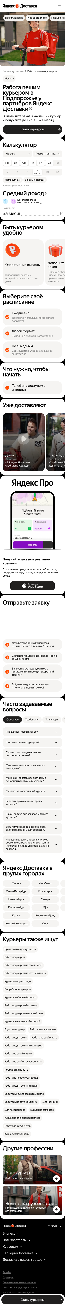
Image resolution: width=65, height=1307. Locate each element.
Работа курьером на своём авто (23, 965)
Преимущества (14, 17)
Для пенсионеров (15, 1109)
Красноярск (45, 891)
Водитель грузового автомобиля (24, 1093)
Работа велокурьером (43, 1029)
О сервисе (12, 719)
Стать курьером (32, 129)
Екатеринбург (16, 907)
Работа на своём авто (44, 1037)
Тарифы (7, 1272)
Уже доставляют (37, 17)
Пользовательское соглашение (19, 1282)
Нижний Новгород (17, 923)
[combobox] (16, 154)
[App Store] (32, 585)
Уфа (45, 907)
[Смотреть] (24, 442)
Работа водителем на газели (21, 1085)
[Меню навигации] (59, 6)
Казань (16, 915)
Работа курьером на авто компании (25, 973)
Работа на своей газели (18, 1053)
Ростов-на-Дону (45, 915)
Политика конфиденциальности (20, 1287)
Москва (9, 78)
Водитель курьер (14, 1029)
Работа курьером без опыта (20, 1005)
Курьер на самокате (42, 1109)
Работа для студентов (17, 1126)
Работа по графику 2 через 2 (21, 1077)
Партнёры (8, 1277)
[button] (32, 731)
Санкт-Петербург (16, 891)
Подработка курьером (17, 989)
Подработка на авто (16, 1069)
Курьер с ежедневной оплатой (22, 1021)
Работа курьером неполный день (23, 1013)
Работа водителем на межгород (23, 1045)
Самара (45, 899)
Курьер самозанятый (16, 1134)
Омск (45, 923)
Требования (32, 719)
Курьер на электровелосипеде (22, 1117)
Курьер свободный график (20, 997)
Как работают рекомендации (18, 1292)
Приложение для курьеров (20, 949)
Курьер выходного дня (17, 981)
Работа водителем (15, 1037)
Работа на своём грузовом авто (23, 1061)
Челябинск (45, 883)
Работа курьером (13, 71)
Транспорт (52, 719)
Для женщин (50, 1101)
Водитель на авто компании (21, 1101)
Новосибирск (16, 899)
